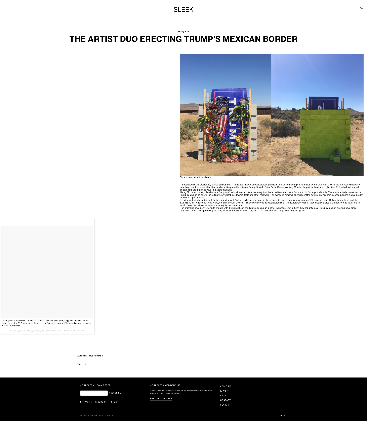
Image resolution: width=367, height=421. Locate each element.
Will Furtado (96, 356)
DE (285, 416)
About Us (225, 386)
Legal (223, 396)
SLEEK (183, 10)
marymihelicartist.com (200, 177)
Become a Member (161, 399)
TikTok (113, 402)
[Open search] (362, 8)
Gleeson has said (319, 200)
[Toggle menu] (5, 7)
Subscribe (115, 393)
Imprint (224, 391)
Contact (225, 400)
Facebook (101, 402)
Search (224, 405)
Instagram (299, 210)
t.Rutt (337, 187)
